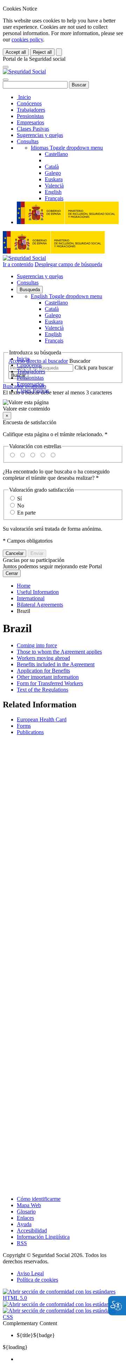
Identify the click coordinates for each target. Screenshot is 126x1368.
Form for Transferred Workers (50, 683)
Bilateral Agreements (40, 605)
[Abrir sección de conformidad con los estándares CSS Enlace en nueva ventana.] (63, 1317)
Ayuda (24, 1224)
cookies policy (27, 39)
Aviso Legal (30, 1273)
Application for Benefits (43, 671)
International (30, 598)
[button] (63, 405)
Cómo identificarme (39, 1199)
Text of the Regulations (42, 690)
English (66, 296)
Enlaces (25, 1218)
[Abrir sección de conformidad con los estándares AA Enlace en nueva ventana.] (62, 1304)
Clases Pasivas (33, 129)
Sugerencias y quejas (40, 135)
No (20, 506)
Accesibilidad (32, 1230)
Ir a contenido (18, 264)
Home (23, 586)
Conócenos (29, 103)
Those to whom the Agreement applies (59, 652)
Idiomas (67, 148)
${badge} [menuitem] (36, 1335)
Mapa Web (29, 1205)
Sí (19, 499)
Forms (24, 726)
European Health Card (41, 719)
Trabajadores (31, 110)
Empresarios (30, 122)
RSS (22, 1243)
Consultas (27, 141)
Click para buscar (94, 368)
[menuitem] (70, 1359)
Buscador (79, 361)
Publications (30, 732)
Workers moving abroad (43, 658)
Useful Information (38, 592)
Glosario (26, 1212)
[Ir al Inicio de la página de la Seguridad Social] (24, 71)
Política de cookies (37, 1280)
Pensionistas (30, 116)
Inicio (24, 97)
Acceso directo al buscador (38, 361)
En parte (26, 513)
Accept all (16, 52)
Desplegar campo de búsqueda (68, 264)
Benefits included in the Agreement (55, 664)
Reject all (42, 52)
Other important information (48, 677)
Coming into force (37, 645)
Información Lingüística (43, 1237)
